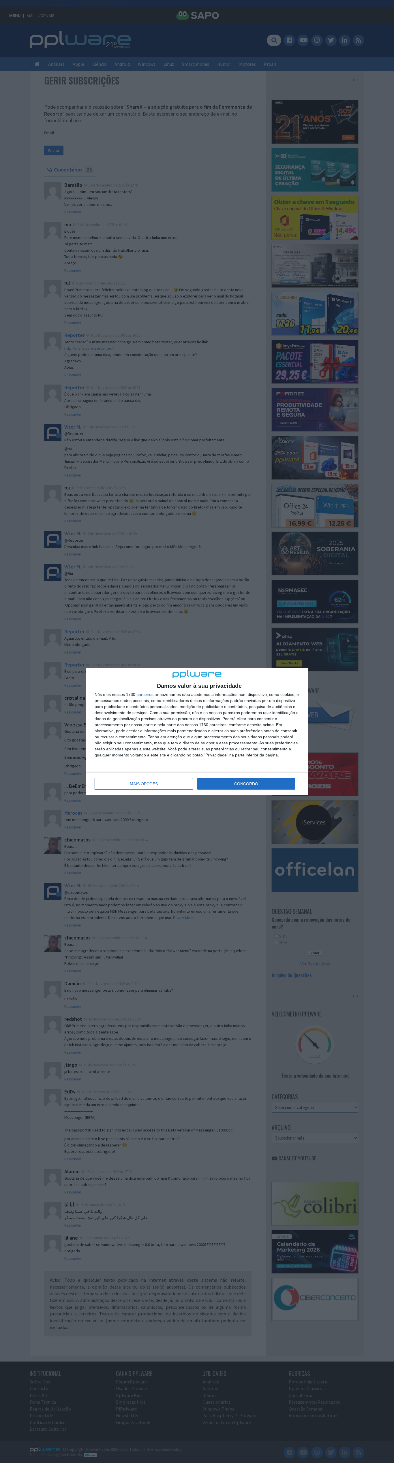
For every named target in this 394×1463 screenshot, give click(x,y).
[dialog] (197, 731)
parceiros (144, 694)
